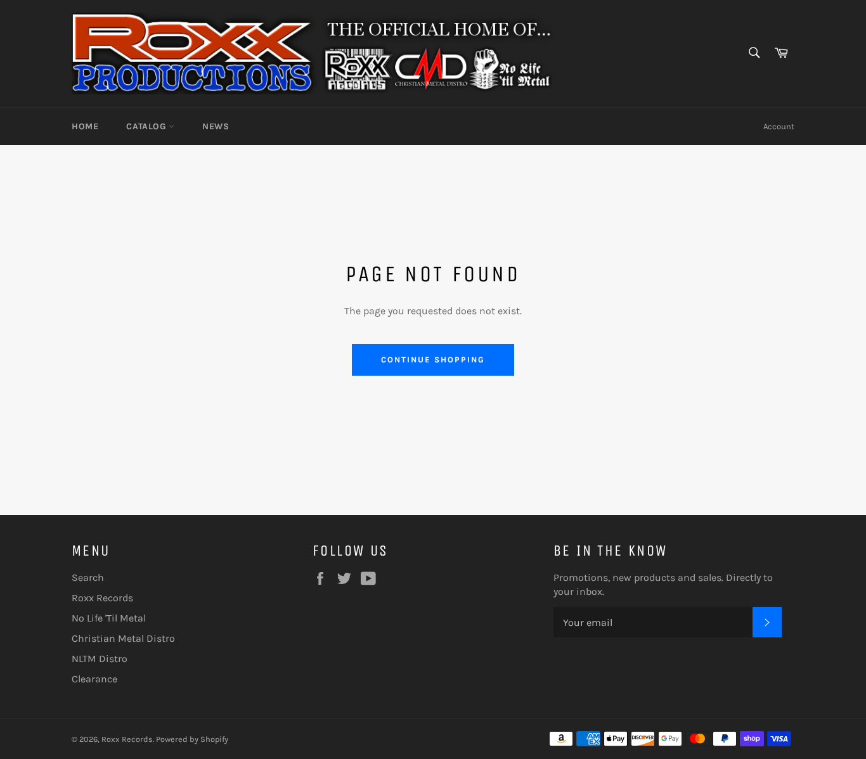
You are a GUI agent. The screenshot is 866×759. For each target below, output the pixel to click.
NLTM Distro (99, 659)
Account (778, 126)
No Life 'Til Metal (109, 618)
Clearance (94, 679)
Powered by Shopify (192, 739)
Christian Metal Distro (123, 638)
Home (85, 126)
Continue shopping (432, 359)
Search (88, 577)
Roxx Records (102, 598)
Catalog (147, 126)
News (215, 126)
